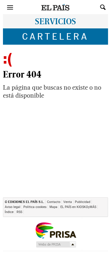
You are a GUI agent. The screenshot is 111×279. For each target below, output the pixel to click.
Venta (67, 202)
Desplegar (92, 5)
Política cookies (34, 207)
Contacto (53, 202)
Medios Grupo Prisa (56, 244)
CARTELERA (55, 36)
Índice (9, 212)
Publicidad (82, 202)
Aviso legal (12, 207)
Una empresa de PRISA (55, 230)
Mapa (53, 207)
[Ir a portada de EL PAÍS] (56, 7)
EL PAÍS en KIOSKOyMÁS (78, 207)
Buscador (102, 5)
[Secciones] (10, 7)
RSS (19, 212)
